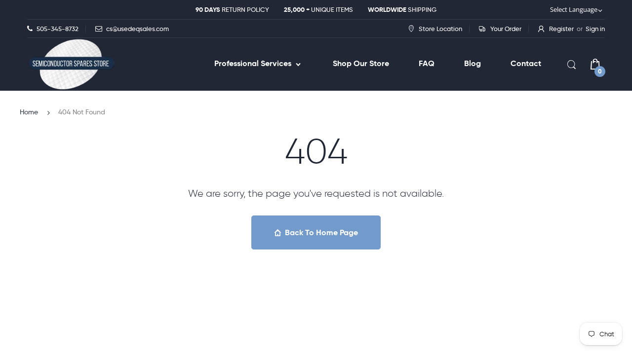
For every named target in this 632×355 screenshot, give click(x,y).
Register (561, 29)
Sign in (595, 29)
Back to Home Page (321, 232)
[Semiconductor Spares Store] (71, 64)
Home (29, 111)
